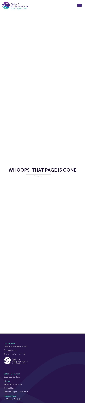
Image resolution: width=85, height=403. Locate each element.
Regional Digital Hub (13, 384)
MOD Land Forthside (13, 399)
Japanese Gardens (12, 377)
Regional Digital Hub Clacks (16, 392)
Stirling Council (10, 350)
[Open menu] (79, 5)
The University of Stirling (14, 354)
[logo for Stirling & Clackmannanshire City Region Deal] (16, 360)
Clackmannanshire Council (15, 346)
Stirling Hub (9, 388)
